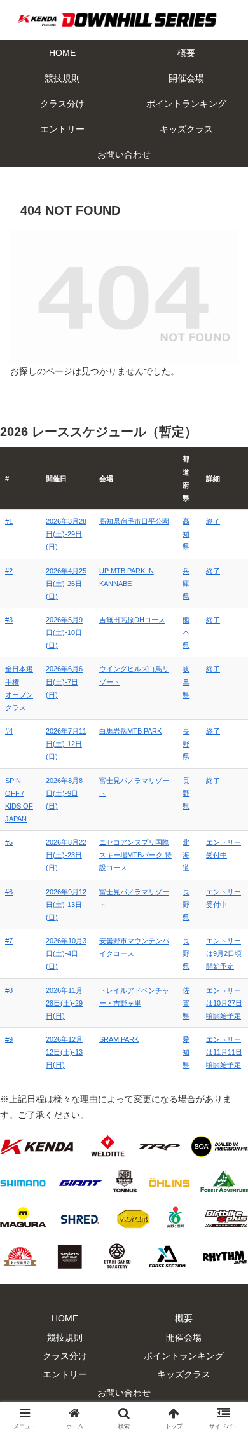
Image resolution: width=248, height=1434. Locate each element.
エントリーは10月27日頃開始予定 (224, 1003)
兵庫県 (186, 583)
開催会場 (184, 1337)
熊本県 (186, 632)
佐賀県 (186, 1003)
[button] (223, 1396)
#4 (9, 731)
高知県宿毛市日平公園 (134, 521)
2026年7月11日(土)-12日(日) (66, 743)
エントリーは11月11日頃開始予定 (224, 1052)
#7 (9, 941)
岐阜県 (186, 681)
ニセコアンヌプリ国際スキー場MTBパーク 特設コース (135, 854)
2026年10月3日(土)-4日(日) (66, 953)
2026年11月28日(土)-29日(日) (64, 1003)
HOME (65, 1318)
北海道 (186, 854)
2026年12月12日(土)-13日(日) (64, 1052)
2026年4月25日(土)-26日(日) (66, 583)
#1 (9, 521)
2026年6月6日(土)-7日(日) (64, 681)
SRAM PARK (119, 1039)
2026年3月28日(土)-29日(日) (66, 533)
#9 (9, 1039)
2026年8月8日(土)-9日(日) (64, 793)
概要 (184, 1318)
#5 (9, 842)
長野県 (186, 743)
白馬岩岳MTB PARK (130, 731)
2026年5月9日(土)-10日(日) (64, 632)
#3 (9, 620)
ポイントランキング (184, 1356)
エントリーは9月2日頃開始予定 (224, 953)
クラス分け (65, 1356)
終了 (213, 521)
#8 (9, 990)
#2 (9, 571)
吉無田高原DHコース (132, 620)
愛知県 (186, 1052)
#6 (9, 892)
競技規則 (65, 1337)
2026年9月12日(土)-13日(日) (66, 904)
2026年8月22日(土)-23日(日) (66, 854)
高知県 (186, 533)
